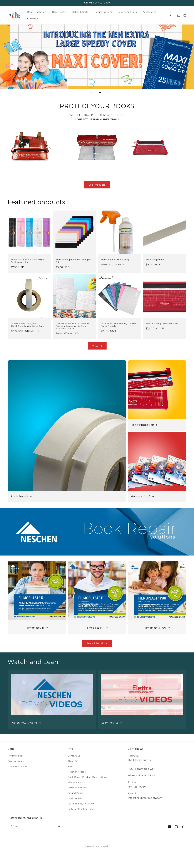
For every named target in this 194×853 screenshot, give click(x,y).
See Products (97, 184)
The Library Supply (100, 846)
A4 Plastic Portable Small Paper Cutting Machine (28, 260)
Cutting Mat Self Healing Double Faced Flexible (118, 324)
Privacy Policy (16, 761)
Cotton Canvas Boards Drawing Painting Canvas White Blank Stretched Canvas (72, 326)
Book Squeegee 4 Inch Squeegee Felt (73, 260)
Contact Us (74, 755)
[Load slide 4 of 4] (100, 92)
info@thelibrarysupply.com (145, 797)
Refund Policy (15, 755)
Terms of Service (17, 766)
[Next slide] (107, 92)
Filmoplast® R (35, 627)
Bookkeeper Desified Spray (115, 259)
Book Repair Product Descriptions (87, 777)
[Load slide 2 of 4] (91, 92)
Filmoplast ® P (94, 627)
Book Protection (142, 425)
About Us (73, 761)
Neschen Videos (77, 771)
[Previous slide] (79, 92)
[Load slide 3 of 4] (95, 92)
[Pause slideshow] (115, 92)
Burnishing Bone (155, 259)
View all (97, 346)
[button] (37, 12)
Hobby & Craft (141, 496)
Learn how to (109, 722)
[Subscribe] (58, 826)
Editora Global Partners (81, 809)
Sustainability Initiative (81, 803)
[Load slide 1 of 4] (86, 92)
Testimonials (75, 798)
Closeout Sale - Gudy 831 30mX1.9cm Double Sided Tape (27, 324)
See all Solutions (97, 643)
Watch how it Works (24, 722)
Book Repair (19, 496)
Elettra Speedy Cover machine (162, 323)
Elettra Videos (76, 782)
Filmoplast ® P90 (155, 627)
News (71, 766)
